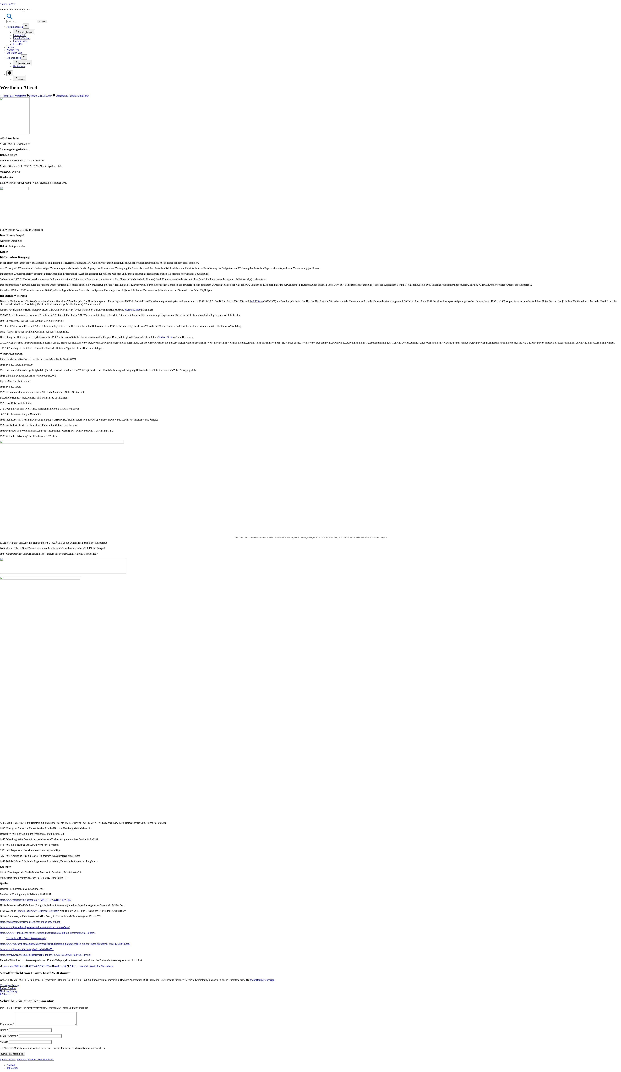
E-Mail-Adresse (9, 1035)
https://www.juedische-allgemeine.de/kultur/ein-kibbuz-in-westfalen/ (35, 927)
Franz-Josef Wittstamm (14, 95)
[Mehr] (9, 73)
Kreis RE (17, 44)
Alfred (73, 966)
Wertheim (95, 966)
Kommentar (7, 1024)
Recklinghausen (14, 26)
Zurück (21, 79)
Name (4, 1029)
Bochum (10, 47)
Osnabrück (83, 966)
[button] (9, 18)
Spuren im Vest (8, 4)
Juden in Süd (19, 35)
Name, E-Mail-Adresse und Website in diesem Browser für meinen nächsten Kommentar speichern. (54, 1048)
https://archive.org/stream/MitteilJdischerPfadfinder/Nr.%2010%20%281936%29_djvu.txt (45, 954)
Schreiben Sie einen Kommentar (71, 95)
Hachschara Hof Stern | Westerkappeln (26, 938)
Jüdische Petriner (21, 38)
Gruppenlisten (13, 57)
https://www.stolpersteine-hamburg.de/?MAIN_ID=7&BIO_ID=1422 (35, 899)
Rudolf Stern (256, 301)
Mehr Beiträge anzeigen (262, 980)
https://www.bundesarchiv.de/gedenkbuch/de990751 (27, 949)
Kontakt (10, 1065)
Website (4, 1041)
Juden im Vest (20, 41)
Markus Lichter (133, 309)
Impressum (12, 1068)
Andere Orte (12, 50)
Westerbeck (107, 966)
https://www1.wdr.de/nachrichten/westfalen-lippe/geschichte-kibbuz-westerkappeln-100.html (47, 932)
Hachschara (19, 66)
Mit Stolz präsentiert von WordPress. (35, 1059)
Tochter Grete (165, 337)
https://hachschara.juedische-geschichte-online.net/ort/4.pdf (30, 921)
